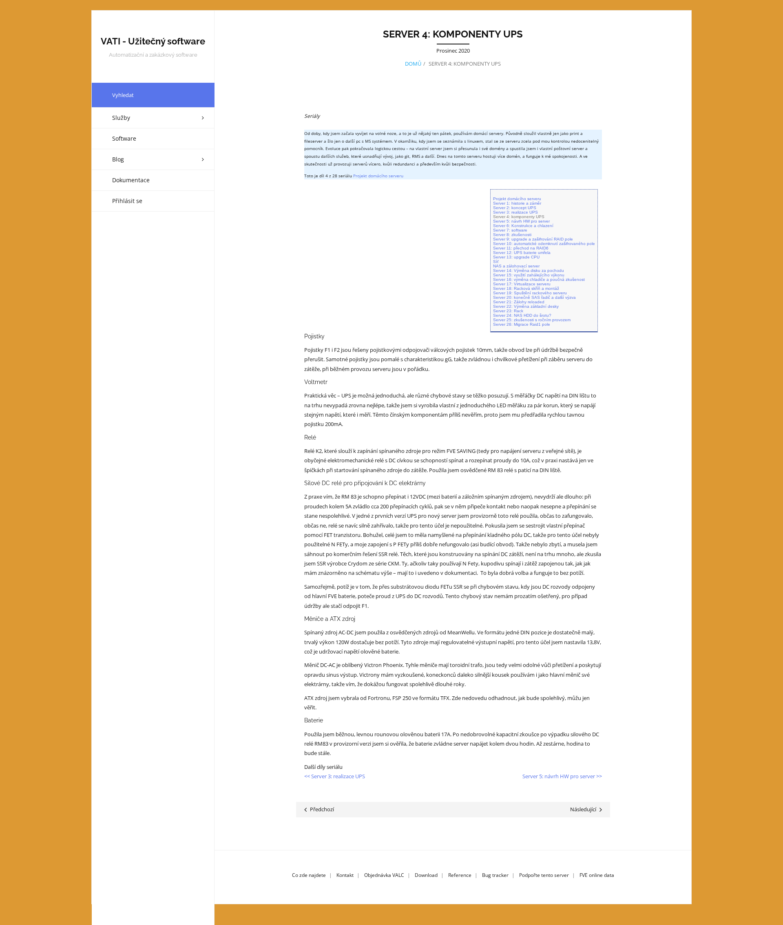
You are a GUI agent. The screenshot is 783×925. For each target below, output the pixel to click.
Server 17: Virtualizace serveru (522, 284)
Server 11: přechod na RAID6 (521, 248)
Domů (413, 63)
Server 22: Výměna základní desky (526, 306)
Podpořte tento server (544, 875)
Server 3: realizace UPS (515, 212)
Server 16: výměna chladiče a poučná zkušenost (539, 279)
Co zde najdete (309, 875)
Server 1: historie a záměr (517, 203)
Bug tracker (495, 875)
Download (426, 875)
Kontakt (345, 875)
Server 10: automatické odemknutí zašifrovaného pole (544, 243)
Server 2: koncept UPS (514, 207)
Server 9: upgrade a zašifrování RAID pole (533, 239)
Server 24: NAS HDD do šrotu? (522, 315)
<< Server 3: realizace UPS (334, 776)
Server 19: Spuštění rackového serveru (530, 293)
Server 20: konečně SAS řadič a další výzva (534, 297)
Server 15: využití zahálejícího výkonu (528, 275)
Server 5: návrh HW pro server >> (562, 776)
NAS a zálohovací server (516, 266)
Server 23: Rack (508, 311)
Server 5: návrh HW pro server (521, 221)
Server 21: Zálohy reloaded (518, 302)
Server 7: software (510, 230)
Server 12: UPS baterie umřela (522, 252)
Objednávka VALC (384, 875)
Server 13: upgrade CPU (516, 257)
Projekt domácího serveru (378, 176)
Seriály (312, 116)
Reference (459, 875)
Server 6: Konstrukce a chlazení (523, 225)
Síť (496, 261)
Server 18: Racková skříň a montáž (526, 288)
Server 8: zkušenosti (512, 234)
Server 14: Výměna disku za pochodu (528, 270)
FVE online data (597, 875)
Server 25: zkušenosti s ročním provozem (532, 320)
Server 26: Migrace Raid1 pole (521, 324)
